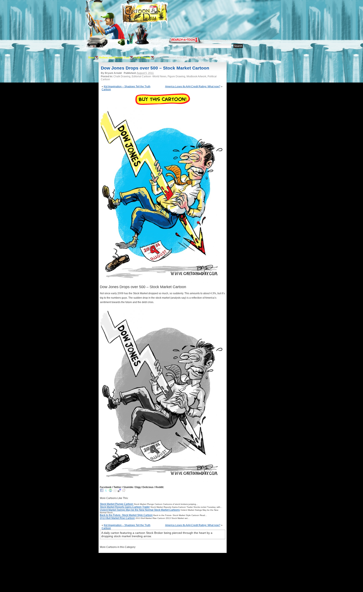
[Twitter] (106, 491)
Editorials (119, 46)
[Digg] (115, 491)
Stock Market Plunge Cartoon (116, 504)
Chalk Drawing (142, 57)
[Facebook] (101, 491)
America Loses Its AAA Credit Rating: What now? (192, 86)
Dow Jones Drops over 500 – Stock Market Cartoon (155, 68)
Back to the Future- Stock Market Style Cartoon (126, 515)
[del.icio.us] (119, 491)
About (103, 46)
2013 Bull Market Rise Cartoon (117, 518)
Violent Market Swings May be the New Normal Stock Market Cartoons (140, 509)
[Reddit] (123, 491)
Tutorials (137, 46)
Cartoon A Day (155, 14)
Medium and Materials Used (114, 57)
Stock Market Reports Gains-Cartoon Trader (125, 506)
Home (89, 46)
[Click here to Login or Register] (251, 38)
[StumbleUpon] (110, 491)
